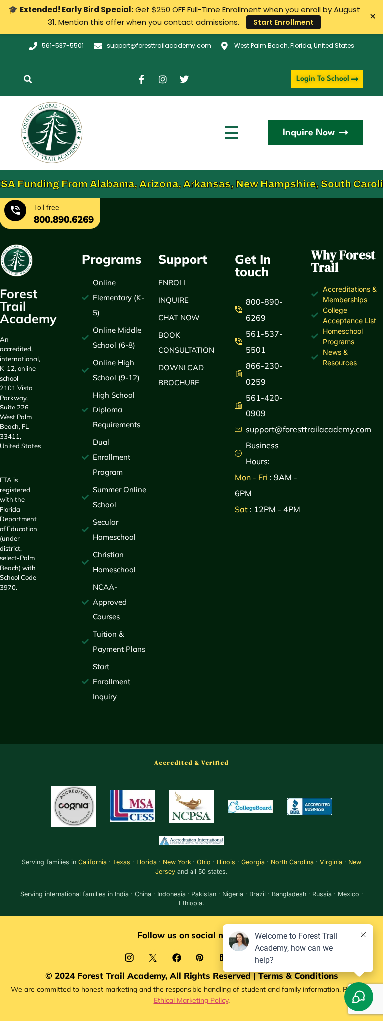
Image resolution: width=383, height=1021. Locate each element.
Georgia (253, 862)
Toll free (46, 207)
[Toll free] (15, 212)
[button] (28, 79)
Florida (146, 862)
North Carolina (292, 862)
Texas (121, 862)
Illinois (226, 862)
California (92, 862)
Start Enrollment (283, 22)
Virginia (331, 862)
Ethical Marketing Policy (191, 1000)
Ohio (204, 862)
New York (177, 862)
